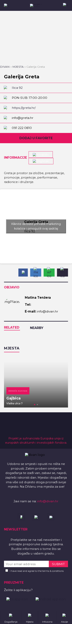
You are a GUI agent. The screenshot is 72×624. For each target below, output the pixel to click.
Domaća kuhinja (17, 391)
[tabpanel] (36, 381)
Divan (5, 66)
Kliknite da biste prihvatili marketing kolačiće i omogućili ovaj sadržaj (36, 226)
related (11, 327)
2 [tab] (37, 404)
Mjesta (18, 66)
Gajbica (13, 398)
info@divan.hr (47, 501)
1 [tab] (34, 404)
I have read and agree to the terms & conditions (37, 570)
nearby (36, 328)
